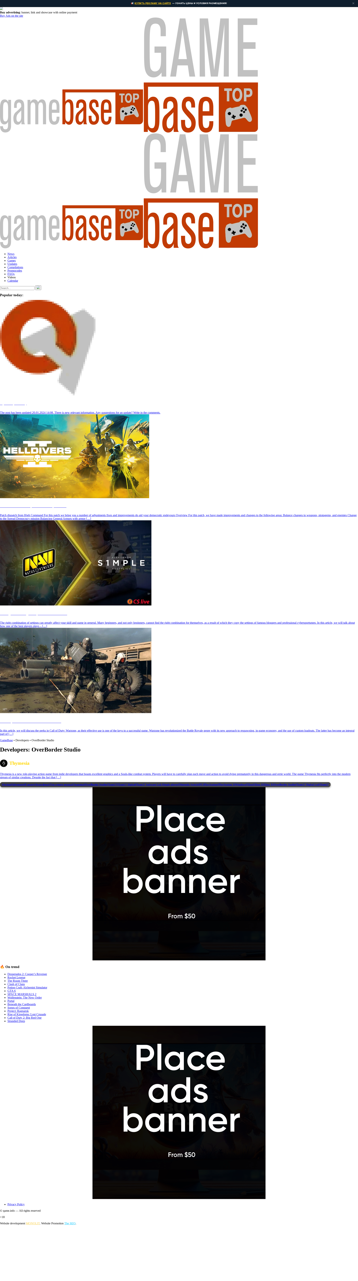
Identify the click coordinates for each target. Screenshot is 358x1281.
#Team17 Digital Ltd (307, 784)
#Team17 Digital (126, 784)
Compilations (15, 267)
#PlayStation (210, 784)
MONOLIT (33, 1223)
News (10, 253)
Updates (12, 263)
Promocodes (14, 270)
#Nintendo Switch (188, 784)
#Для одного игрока (60, 784)
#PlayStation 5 (225, 784)
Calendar (12, 280)
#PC (200, 784)
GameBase (6, 740)
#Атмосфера (41, 784)
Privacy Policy (16, 1204)
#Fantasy (29, 784)
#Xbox (249, 784)
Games (11, 260)
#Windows (240, 784)
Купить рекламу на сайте (153, 3)
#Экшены (78, 784)
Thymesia (19, 763)
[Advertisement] (112, 1254)
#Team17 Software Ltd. (148, 784)
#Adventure (17, 784)
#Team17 (112, 784)
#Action (6, 784)
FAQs (11, 274)
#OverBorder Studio (95, 784)
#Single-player (170, 784)
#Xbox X (267, 784)
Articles (12, 257)
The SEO (70, 1223)
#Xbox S (258, 784)
